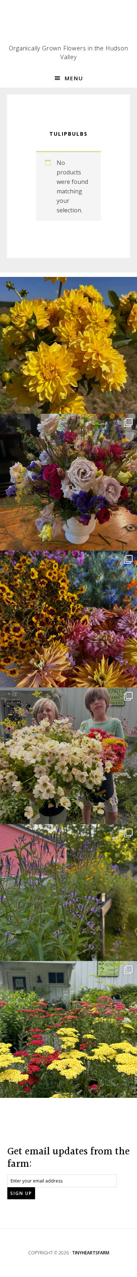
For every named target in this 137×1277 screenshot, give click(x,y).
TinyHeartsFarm (90, 1253)
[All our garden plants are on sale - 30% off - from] (68, 1029)
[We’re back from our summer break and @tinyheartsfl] (68, 755)
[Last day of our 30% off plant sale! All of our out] (68, 892)
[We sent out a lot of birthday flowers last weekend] (68, 482)
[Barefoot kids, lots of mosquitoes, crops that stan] (68, 619)
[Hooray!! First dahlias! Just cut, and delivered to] (68, 345)
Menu (74, 78)
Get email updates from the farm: (68, 1158)
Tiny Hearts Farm (68, 25)
